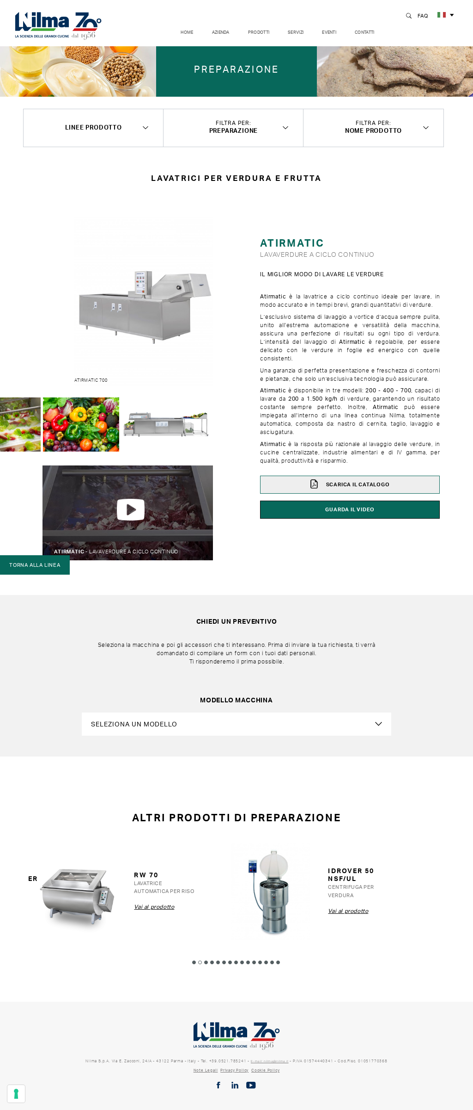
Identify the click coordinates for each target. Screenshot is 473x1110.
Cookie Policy (265, 1070)
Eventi (329, 32)
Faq (423, 15)
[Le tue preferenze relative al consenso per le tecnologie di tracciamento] (16, 1094)
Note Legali (206, 1070)
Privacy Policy (234, 1070)
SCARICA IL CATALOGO (357, 484)
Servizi (295, 32)
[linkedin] (234, 1085)
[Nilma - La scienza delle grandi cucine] (58, 24)
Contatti (364, 32)
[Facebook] (218, 1085)
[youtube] (251, 1085)
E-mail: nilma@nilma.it (270, 1061)
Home (187, 32)
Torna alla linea (35, 565)
